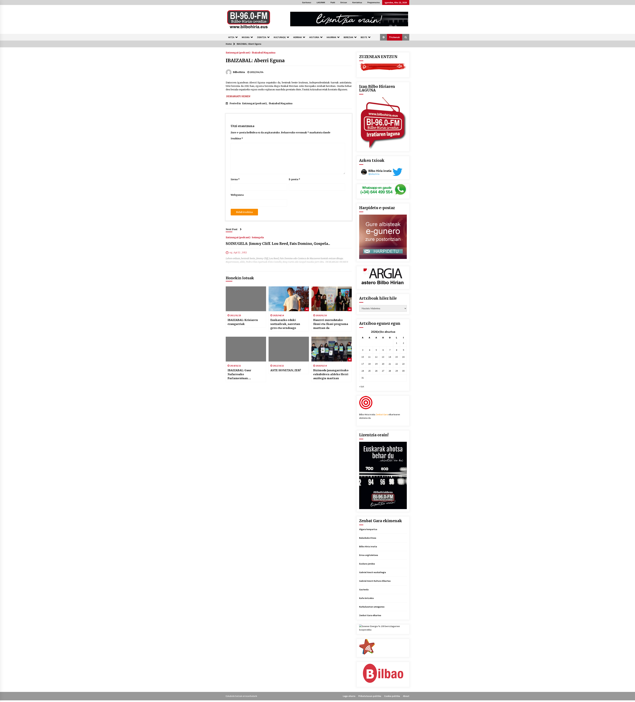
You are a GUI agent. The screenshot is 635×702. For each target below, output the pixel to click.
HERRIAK (297, 37)
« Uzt (361, 386)
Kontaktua (357, 2)
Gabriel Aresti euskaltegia (372, 572)
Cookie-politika (392, 696)
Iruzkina (237, 138)
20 (383, 363)
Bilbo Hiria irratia (368, 546)
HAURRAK (331, 37)
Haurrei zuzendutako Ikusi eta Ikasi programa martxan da (330, 324)
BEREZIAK (348, 37)
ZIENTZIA (261, 37)
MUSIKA (246, 37)
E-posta (294, 179)
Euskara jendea (367, 563)
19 (376, 363)
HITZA (231, 37)
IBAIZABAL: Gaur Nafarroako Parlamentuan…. (239, 374)
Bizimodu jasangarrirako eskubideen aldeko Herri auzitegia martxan (330, 374)
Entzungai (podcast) (238, 52)
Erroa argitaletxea (368, 555)
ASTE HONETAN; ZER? (285, 370)
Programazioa (373, 2)
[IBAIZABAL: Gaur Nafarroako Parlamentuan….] (246, 349)
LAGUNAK (321, 2)
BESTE (364, 37)
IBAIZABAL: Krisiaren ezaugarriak (243, 322)
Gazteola (364, 589)
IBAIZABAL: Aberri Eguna (255, 61)
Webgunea (237, 194)
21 (390, 363)
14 (390, 356)
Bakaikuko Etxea (367, 537)
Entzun (343, 2)
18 (369, 363)
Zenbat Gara (382, 414)
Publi (333, 2)
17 (362, 363)
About (406, 696)
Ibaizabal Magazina (263, 52)
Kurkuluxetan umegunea (371, 606)
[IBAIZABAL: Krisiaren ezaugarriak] (246, 298)
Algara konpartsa (368, 529)
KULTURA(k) (280, 37)
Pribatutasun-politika (369, 696)
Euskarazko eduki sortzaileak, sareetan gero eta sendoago (285, 324)
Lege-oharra (349, 696)
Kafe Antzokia (366, 598)
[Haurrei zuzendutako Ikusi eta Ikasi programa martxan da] (331, 298)
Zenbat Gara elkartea (370, 615)
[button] (383, 37)
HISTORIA (314, 37)
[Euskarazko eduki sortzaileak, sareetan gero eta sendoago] (289, 298)
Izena (235, 179)
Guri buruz (306, 2)
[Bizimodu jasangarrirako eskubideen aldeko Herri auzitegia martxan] (331, 349)
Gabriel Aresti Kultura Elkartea (375, 580)
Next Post (231, 229)
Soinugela (258, 237)
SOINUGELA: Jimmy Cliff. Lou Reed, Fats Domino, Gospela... (278, 243)
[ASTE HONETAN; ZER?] (289, 349)
